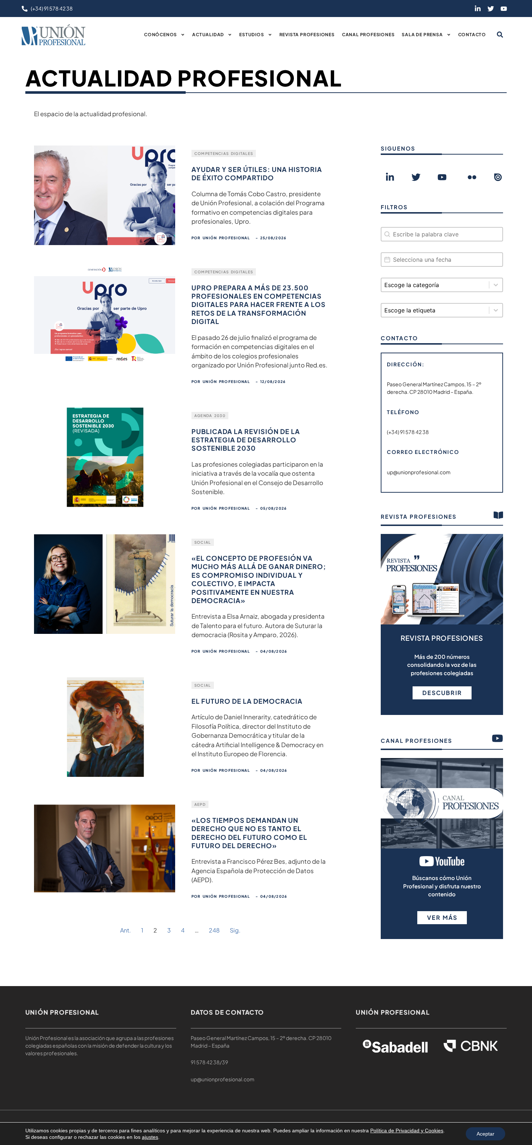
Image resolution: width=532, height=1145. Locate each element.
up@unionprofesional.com (222, 1079)
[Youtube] (503, 8)
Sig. (235, 930)
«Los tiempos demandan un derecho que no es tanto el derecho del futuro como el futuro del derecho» (249, 833)
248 (214, 930)
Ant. (125, 930)
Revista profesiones (307, 34)
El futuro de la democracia (247, 701)
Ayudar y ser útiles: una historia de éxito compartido (256, 173)
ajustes (150, 1137)
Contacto (472, 34)
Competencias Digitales (223, 153)
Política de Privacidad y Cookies (406, 1130)
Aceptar (485, 1134)
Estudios (251, 34)
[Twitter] (490, 8)
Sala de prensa (422, 34)
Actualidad (208, 34)
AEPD (200, 804)
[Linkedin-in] (477, 8)
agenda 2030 (209, 415)
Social (202, 542)
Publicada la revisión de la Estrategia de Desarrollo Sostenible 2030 (245, 439)
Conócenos (160, 34)
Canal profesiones (368, 34)
